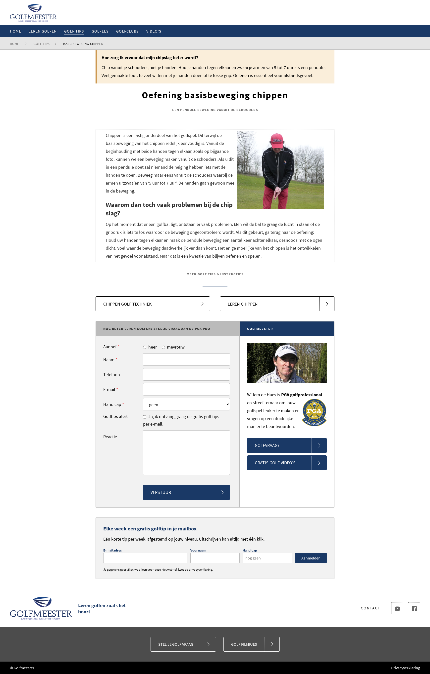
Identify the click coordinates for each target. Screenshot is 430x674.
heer (152, 347)
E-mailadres (112, 550)
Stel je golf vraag (175, 644)
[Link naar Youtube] (397, 608)
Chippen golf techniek (127, 304)
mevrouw (176, 347)
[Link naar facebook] (414, 608)
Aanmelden (311, 557)
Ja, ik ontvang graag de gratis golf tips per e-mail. (181, 420)
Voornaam (198, 550)
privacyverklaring (200, 569)
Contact (370, 607)
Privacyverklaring (405, 667)
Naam (110, 359)
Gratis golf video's (275, 463)
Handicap (113, 404)
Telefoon (111, 374)
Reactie (110, 436)
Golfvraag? (267, 445)
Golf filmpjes (244, 644)
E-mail (110, 389)
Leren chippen (243, 304)
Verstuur (161, 492)
